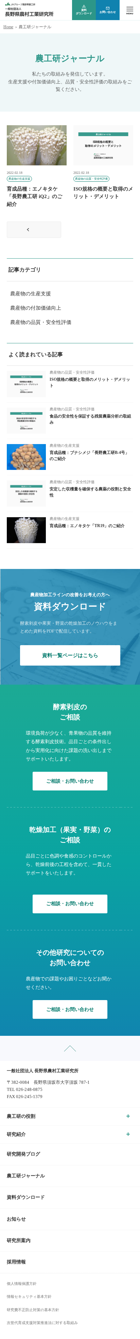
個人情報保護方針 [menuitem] (22, 1283)
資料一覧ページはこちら (70, 655)
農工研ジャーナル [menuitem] (26, 1175)
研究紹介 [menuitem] (16, 1134)
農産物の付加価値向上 (35, 308)
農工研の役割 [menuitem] (21, 1116)
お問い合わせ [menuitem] (108, 12)
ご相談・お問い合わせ (70, 781)
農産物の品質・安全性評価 (40, 322)
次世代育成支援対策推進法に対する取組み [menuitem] (42, 1323)
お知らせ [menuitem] (16, 1219)
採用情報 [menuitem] (16, 1261)
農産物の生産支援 (30, 293)
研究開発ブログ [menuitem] (23, 1154)
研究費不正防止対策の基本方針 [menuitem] (33, 1310)
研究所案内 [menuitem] (19, 1240)
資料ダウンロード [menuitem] (84, 12)
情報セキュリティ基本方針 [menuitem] (29, 1296)
